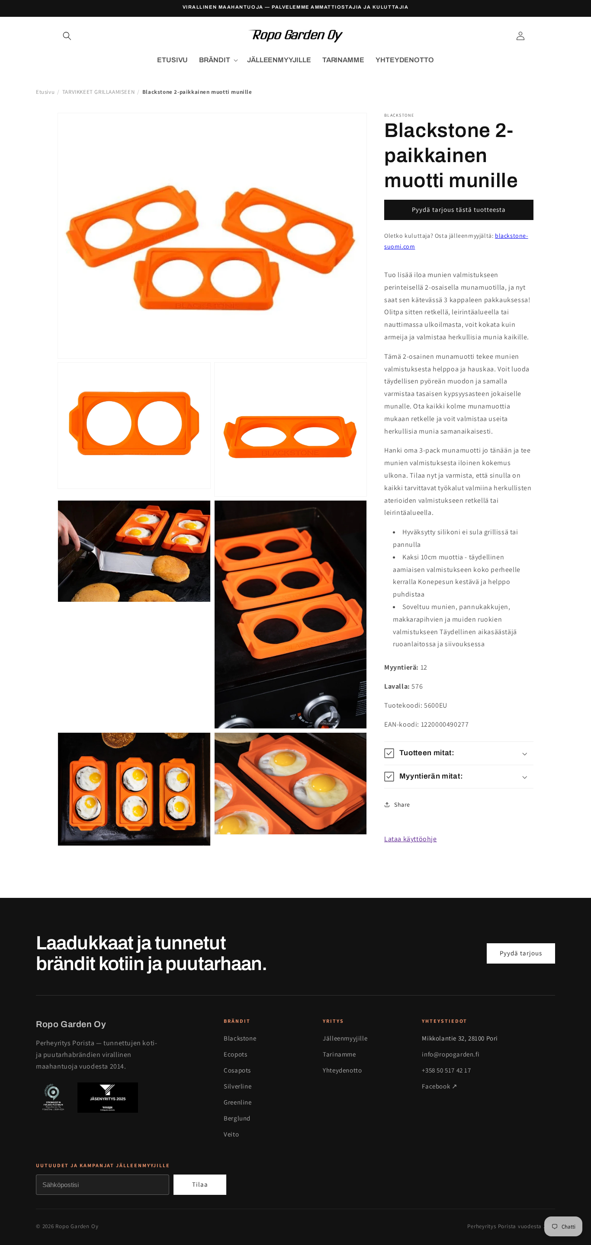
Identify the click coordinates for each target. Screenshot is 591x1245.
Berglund (237, 1118)
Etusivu (45, 92)
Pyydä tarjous (521, 953)
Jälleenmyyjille (345, 1038)
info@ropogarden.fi (450, 1054)
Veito (231, 1134)
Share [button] (402, 804)
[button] (67, 35)
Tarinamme (339, 1054)
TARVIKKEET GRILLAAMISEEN (98, 92)
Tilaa (200, 1184)
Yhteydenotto (342, 1070)
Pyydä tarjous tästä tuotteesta (459, 209)
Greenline (237, 1102)
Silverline (237, 1086)
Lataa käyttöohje (410, 838)
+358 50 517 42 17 (446, 1070)
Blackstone (240, 1038)
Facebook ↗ (439, 1086)
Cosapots (237, 1070)
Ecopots (235, 1054)
